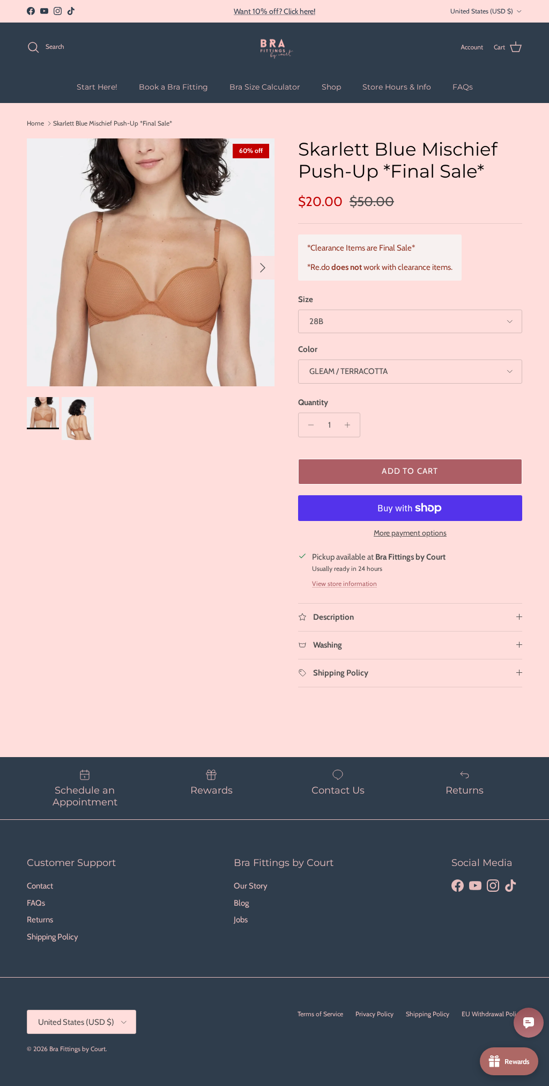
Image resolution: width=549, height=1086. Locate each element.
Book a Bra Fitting (173, 87)
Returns (40, 919)
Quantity (313, 402)
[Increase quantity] (350, 425)
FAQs (462, 87)
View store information (344, 583)
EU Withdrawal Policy (492, 1014)
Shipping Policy (52, 937)
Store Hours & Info (396, 87)
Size (305, 299)
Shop (331, 87)
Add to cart (410, 471)
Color (307, 349)
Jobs (241, 919)
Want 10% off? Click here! (274, 11)
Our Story (251, 886)
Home (35, 123)
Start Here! (97, 87)
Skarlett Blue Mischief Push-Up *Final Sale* (112, 123)
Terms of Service (320, 1014)
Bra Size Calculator (264, 87)
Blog (241, 903)
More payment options (410, 533)
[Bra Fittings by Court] (275, 47)
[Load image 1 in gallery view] (150, 262)
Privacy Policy (374, 1014)
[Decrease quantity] (308, 425)
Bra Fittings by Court (77, 1049)
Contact (40, 886)
